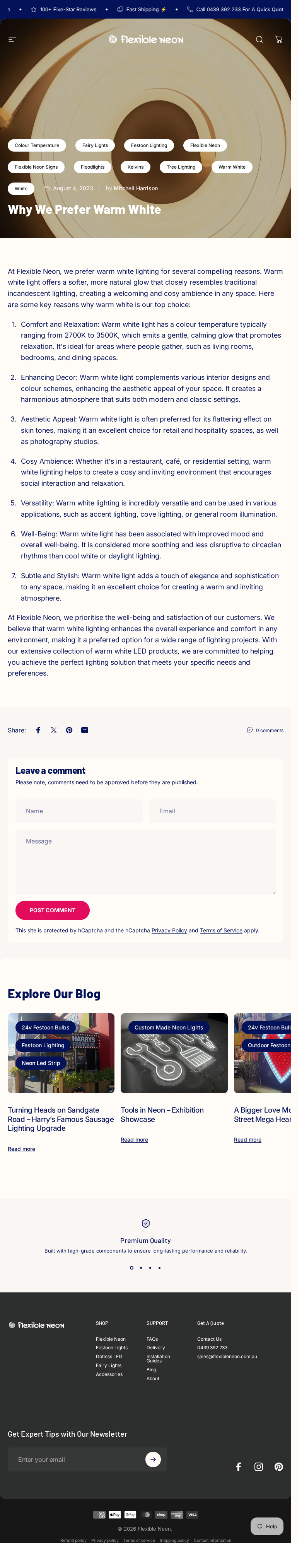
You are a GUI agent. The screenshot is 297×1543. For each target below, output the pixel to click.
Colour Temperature (37, 145)
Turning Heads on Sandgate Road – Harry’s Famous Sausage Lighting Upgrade (61, 1119)
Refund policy (73, 1540)
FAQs (152, 1339)
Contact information (212, 1540)
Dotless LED (109, 1357)
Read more (21, 1148)
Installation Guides (158, 1359)
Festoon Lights (112, 1348)
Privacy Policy (169, 930)
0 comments (269, 730)
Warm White (232, 167)
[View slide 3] (150, 1267)
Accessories (109, 1374)
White (21, 188)
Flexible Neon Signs (36, 167)
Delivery (156, 1348)
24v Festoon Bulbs (46, 1027)
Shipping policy (174, 1540)
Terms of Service (221, 930)
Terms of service (139, 1540)
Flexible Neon (205, 145)
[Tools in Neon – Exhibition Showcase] (174, 1053)
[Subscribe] (153, 1459)
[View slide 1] (132, 1267)
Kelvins (135, 167)
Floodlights (92, 167)
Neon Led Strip (41, 1063)
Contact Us (209, 1339)
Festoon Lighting (149, 145)
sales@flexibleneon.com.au (227, 1357)
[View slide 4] (159, 1267)
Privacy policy (105, 1540)
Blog (151, 1370)
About (153, 1379)
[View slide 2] (141, 1267)
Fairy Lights (95, 145)
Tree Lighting (181, 167)
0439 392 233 (212, 1348)
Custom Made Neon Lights (169, 1027)
